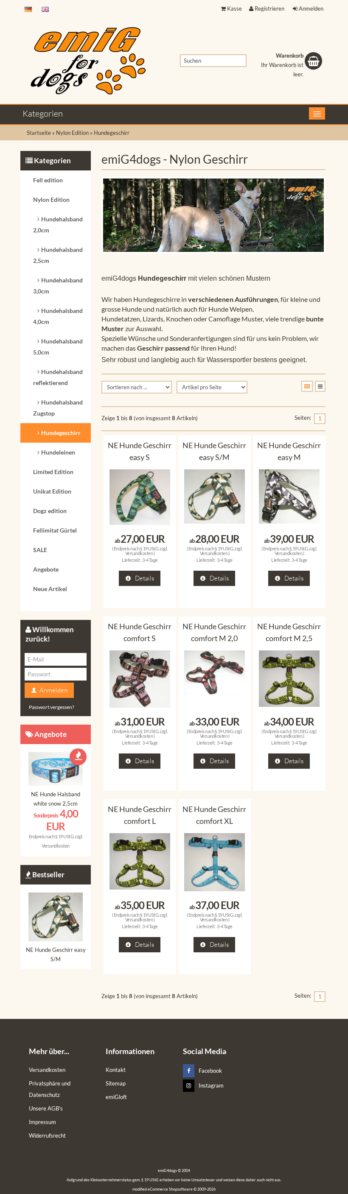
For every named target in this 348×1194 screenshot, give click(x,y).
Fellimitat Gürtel (55, 530)
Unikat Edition (52, 491)
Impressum (42, 1122)
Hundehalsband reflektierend (58, 377)
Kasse (234, 8)
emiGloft (116, 1097)
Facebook (210, 1070)
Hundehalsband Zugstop (58, 408)
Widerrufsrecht (47, 1135)
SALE (40, 549)
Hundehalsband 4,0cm (58, 316)
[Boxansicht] (307, 386)
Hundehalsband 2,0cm (58, 224)
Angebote (46, 569)
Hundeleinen (58, 452)
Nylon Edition (51, 199)
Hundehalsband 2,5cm (58, 255)
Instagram (211, 1085)
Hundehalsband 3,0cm (58, 285)
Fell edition (48, 180)
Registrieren (269, 8)
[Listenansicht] (320, 386)
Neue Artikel (50, 588)
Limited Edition (53, 471)
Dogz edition (50, 510)
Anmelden (311, 8)
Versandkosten (139, 553)
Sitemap (116, 1083)
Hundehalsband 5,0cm (58, 347)
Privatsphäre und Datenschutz (49, 1089)
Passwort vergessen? (51, 707)
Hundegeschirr (61, 432)
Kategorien (42, 113)
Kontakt (116, 1069)
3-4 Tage (150, 560)
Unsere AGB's (46, 1108)
